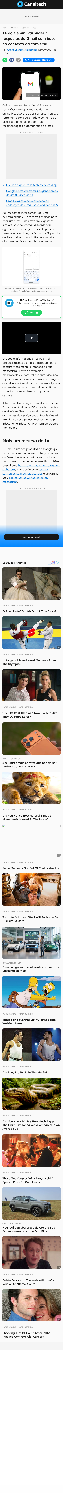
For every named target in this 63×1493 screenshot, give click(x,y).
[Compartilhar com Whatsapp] (4, 60)
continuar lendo (31, 537)
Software (26, 28)
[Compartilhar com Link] (18, 60)
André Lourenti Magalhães (22, 49)
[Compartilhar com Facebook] (11, 60)
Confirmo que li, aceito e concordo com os (33, 65)
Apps (35, 28)
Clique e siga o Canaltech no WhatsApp (31, 185)
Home (5, 28)
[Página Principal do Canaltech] (31, 6)
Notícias (14, 28)
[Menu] (4, 5)
